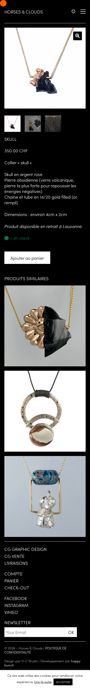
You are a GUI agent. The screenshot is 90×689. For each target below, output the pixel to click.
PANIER (11, 580)
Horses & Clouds (23, 11)
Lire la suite (43, 682)
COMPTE (13, 573)
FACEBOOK (15, 598)
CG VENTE (14, 556)
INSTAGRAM (16, 605)
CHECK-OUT (16, 587)
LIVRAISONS (16, 563)
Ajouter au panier (27, 258)
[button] (77, 36)
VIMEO (11, 612)
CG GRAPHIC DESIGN (25, 549)
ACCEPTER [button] (63, 682)
